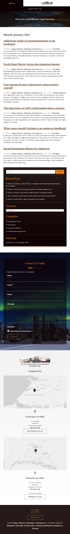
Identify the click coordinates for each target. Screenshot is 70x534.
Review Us (35, 517)
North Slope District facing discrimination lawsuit (32, 64)
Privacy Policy (29, 525)
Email (10, 285)
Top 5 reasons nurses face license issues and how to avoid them (31, 196)
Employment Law (14, 221)
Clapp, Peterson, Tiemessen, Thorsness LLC (27, 49)
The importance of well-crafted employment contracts (34, 108)
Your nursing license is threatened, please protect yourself (31, 86)
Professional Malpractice (17, 231)
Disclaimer (11, 327)
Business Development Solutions (48, 525)
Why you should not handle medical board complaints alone (30, 192)
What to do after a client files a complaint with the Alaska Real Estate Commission (33, 185)
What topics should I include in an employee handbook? (35, 128)
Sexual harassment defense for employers (27, 148)
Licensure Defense (59, 93)
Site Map (19, 525)
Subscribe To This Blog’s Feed (17, 242)
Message (10, 304)
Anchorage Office (35, 431)
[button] (12, 3)
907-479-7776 (36, 9)
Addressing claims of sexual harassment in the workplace (29, 42)
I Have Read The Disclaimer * (21, 331)
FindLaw (35, 528)
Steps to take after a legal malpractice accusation (26, 199)
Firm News (56, 49)
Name (9, 275)
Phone (9, 294)
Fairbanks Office (35, 497)
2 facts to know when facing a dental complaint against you (30, 189)
